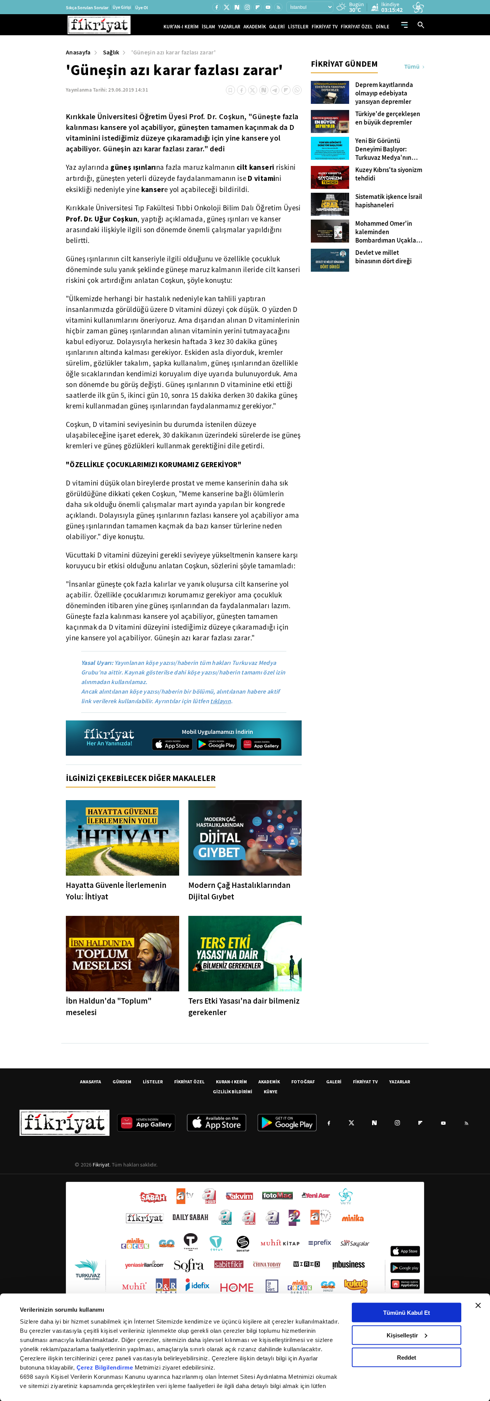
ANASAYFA (90, 1081)
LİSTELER (298, 26)
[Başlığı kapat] (478, 1305)
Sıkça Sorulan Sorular (87, 7)
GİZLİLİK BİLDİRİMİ (232, 1091)
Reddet (406, 1357)
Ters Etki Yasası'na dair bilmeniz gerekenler (243, 1007)
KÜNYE (271, 1091)
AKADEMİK (254, 26)
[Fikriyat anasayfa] (109, 738)
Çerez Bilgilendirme (106, 1367)
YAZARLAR (229, 26)
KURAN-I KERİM (231, 1081)
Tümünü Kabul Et (406, 1312)
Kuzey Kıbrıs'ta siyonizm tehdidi (388, 174)
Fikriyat (101, 1164)
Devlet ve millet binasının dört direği (383, 257)
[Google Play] (216, 744)
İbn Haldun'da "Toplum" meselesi (109, 1007)
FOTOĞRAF (303, 1081)
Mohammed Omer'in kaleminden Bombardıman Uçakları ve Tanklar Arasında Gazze (387, 232)
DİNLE (382, 26)
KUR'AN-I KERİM (181, 26)
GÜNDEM (122, 1081)
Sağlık (111, 52)
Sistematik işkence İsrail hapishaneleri (388, 201)
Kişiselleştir (402, 1335)
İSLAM (208, 26)
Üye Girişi (122, 7)
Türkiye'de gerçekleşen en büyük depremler (387, 118)
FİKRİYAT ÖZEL (357, 26)
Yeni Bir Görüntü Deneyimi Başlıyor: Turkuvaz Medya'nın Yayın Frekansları (383, 149)
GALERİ (277, 26)
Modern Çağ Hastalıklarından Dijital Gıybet (239, 891)
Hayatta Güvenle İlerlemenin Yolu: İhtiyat (116, 891)
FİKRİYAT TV (325, 26)
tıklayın (220, 701)
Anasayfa (78, 52)
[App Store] (172, 744)
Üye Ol (141, 7)
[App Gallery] (261, 744)
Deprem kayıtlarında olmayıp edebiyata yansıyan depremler (384, 93)
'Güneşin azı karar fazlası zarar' (173, 52)
